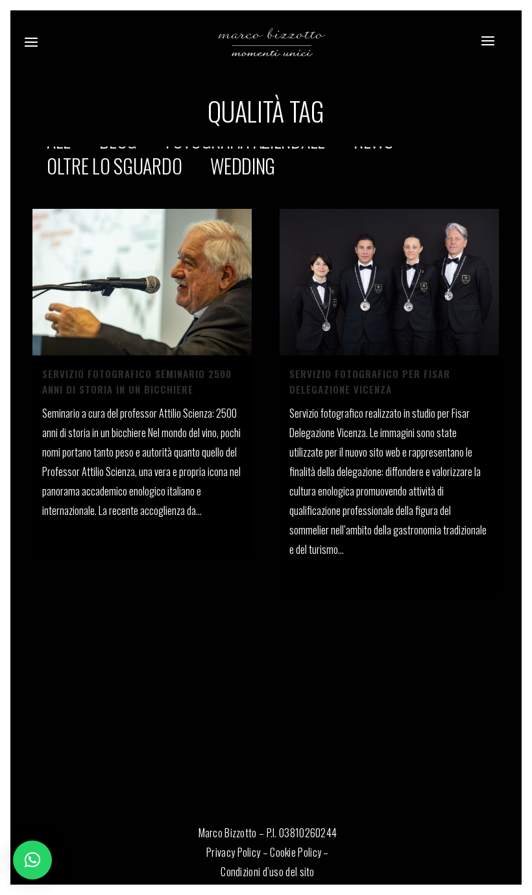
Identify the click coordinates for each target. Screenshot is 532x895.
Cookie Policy (295, 852)
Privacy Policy (233, 852)
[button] (32, 860)
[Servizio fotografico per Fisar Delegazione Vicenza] (389, 282)
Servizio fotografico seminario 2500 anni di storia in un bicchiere (137, 381)
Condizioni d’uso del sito (268, 871)
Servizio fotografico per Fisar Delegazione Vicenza (369, 381)
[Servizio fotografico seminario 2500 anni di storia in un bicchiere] (142, 282)
